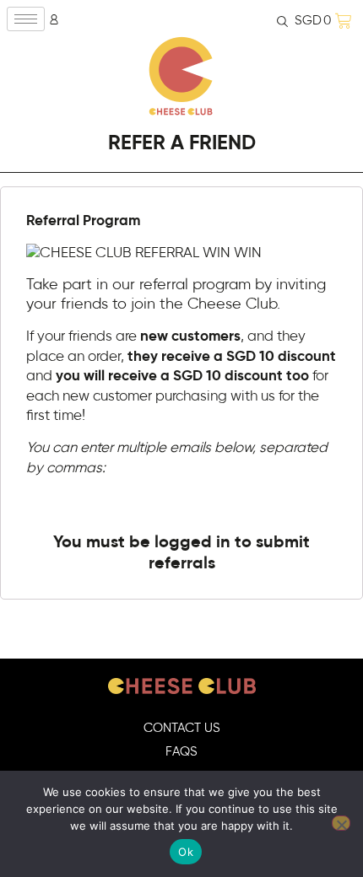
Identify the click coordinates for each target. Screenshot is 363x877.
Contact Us (182, 728)
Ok (185, 851)
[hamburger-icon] (26, 19)
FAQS (181, 751)
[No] (341, 823)
